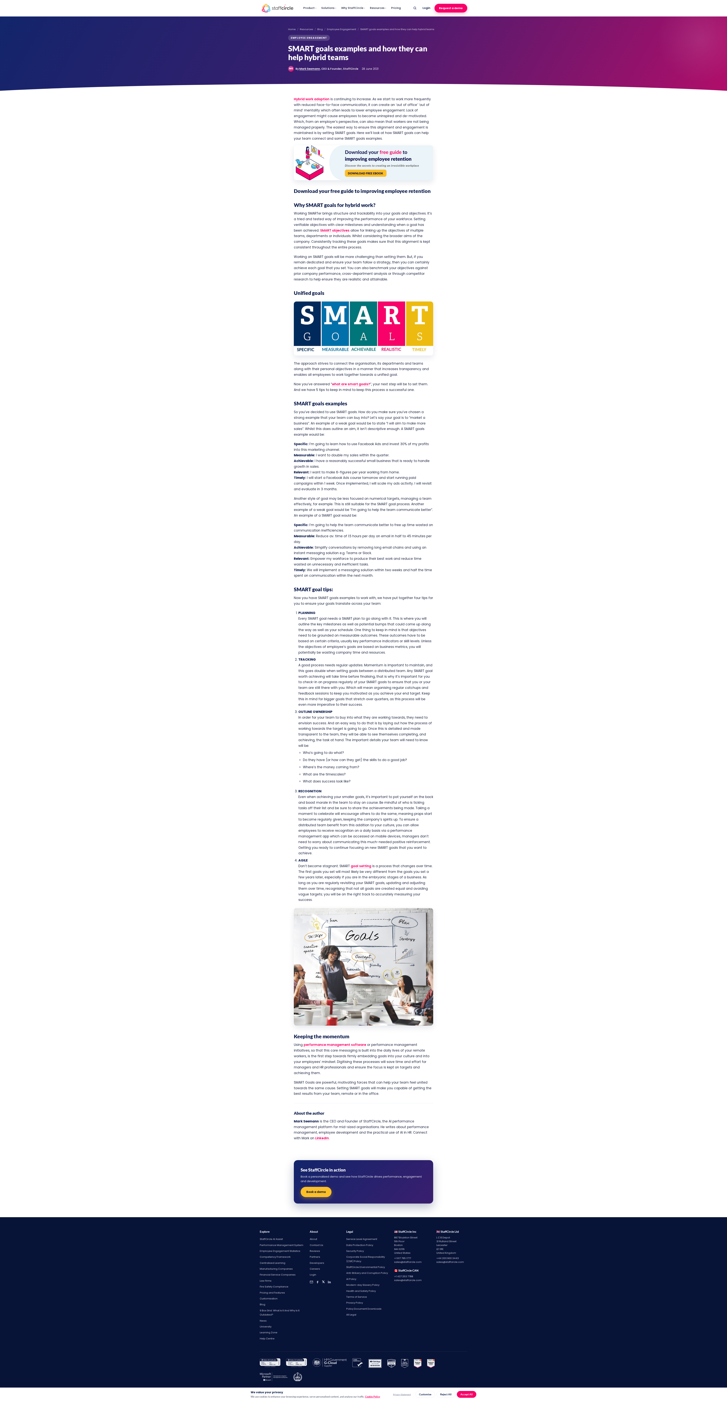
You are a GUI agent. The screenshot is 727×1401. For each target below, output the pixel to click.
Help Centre (267, 1338)
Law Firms (265, 1281)
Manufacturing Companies (276, 1269)
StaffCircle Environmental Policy (365, 1267)
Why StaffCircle (353, 8)
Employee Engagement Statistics (280, 1251)
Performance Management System (281, 1245)
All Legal (351, 1314)
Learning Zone (268, 1332)
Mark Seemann (309, 69)
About (313, 1239)
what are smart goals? (351, 384)
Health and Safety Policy (361, 1291)
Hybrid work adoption (311, 99)
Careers (315, 1269)
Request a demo (451, 8)
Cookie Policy (372, 1396)
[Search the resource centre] (414, 8)
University (265, 1326)
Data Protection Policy (359, 1245)
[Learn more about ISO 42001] (270, 1363)
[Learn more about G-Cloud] (330, 1363)
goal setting (361, 866)
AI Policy (351, 1279)
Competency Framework (275, 1257)
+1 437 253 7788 (403, 1276)
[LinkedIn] (329, 1282)
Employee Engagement (341, 29)
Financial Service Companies (278, 1274)
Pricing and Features (272, 1292)
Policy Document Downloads (363, 1309)
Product (309, 8)
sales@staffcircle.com (408, 1262)
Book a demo (316, 1192)
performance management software (335, 1044)
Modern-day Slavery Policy (362, 1285)
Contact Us (316, 1245)
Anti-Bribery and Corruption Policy (367, 1273)
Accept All (466, 1394)
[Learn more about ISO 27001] (296, 1363)
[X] (323, 1282)
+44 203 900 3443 (447, 1258)
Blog (320, 29)
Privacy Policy (354, 1303)
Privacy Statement (402, 1394)
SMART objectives (334, 230)
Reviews (315, 1251)
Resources (378, 8)
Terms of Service (356, 1297)
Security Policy (355, 1251)
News (263, 1321)
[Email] (311, 1282)
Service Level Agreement (361, 1239)
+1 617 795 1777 (402, 1258)
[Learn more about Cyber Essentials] (357, 1363)
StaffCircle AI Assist (271, 1239)
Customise (425, 1394)
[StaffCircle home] (277, 8)
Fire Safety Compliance (274, 1286)
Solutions (328, 8)
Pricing (396, 8)
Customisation (269, 1298)
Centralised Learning (272, 1263)
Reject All (446, 1394)
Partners (315, 1257)
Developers (317, 1263)
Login (426, 8)
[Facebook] (317, 1282)
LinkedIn (322, 1138)
